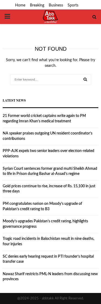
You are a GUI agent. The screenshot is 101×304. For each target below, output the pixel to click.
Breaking (37, 5)
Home (20, 5)
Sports (73, 5)
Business (56, 5)
